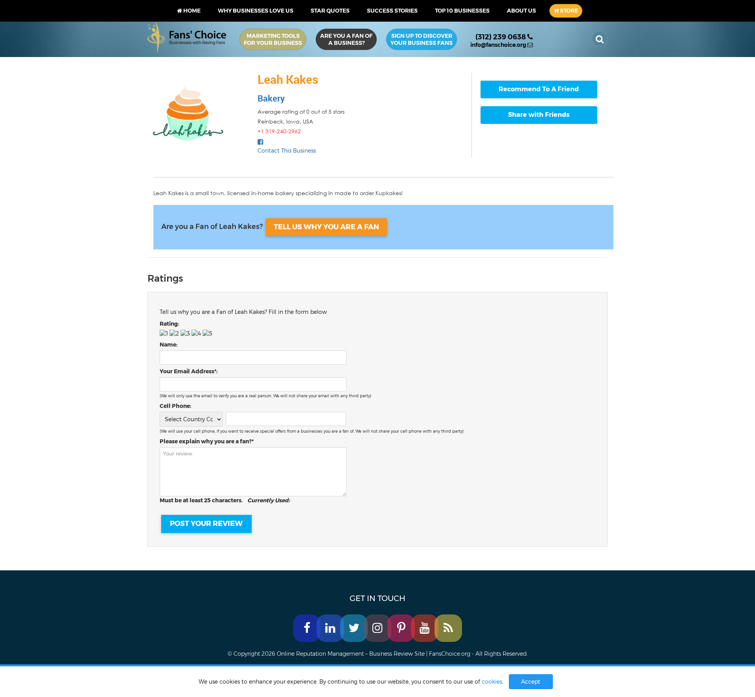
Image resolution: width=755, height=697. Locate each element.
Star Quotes (330, 10)
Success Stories (392, 10)
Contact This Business (287, 150)
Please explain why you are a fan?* (207, 441)
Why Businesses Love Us (255, 10)
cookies (492, 681)
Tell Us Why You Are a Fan (326, 227)
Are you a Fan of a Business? (346, 39)
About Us (521, 10)
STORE (568, 10)
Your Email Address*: (188, 371)
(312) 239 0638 (501, 37)
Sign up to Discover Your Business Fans (421, 39)
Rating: (169, 323)
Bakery (271, 98)
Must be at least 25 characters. (225, 500)
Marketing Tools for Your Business (273, 39)
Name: (168, 344)
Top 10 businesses (462, 10)
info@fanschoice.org (498, 44)
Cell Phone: (175, 405)
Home (191, 10)
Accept (530, 681)
